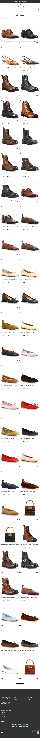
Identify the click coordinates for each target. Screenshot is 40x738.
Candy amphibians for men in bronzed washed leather (9, 94)
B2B (28, 706)
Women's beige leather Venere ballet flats (27, 332)
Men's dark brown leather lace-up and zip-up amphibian (10, 147)
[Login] (35, 6)
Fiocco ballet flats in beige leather (25, 279)
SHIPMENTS (3, 716)
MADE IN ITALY (30, 699)
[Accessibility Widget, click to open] (2, 732)
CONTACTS (3, 712)
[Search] (4, 6)
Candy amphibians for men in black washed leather (28, 94)
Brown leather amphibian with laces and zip (7, 173)
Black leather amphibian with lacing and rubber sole (9, 200)
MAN (15, 697)
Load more (20, 684)
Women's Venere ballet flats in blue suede (7, 491)
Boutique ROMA (30, 702)
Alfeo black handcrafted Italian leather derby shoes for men (29, 41)
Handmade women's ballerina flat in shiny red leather (28, 597)
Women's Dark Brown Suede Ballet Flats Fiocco (8, 650)
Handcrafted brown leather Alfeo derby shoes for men (9, 41)
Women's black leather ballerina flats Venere (8, 359)
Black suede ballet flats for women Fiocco (27, 385)
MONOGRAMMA (3, 721)
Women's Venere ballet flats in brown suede (27, 491)
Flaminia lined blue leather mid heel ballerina (27, 306)
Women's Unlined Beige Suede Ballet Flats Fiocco (9, 279)
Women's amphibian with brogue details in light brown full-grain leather (29, 120)
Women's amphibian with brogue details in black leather (9, 120)
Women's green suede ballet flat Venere (7, 332)
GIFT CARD (16, 702)
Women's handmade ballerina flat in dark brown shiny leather (29, 253)
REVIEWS (29, 704)
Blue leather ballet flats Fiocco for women (27, 438)
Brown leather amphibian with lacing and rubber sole (28, 173)
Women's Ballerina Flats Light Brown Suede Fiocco (9, 385)
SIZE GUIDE (2, 714)
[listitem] (32, 731)
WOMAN (15, 699)
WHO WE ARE (30, 697)
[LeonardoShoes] (5, 730)
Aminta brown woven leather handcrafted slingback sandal (10, 67)
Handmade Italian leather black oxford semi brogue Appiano (10, 226)
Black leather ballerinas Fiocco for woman (27, 650)
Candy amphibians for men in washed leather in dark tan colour (29, 544)
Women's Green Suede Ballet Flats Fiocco (7, 438)
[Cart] (37, 6)
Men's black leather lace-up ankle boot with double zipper (29, 147)
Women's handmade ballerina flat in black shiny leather (29, 226)
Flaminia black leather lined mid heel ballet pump (8, 306)
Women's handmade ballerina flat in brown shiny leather (10, 253)
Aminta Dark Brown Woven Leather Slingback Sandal (28, 67)
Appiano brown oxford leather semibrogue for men (28, 200)
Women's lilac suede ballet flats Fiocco (26, 359)
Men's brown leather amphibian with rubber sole (8, 597)
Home (2, 18)
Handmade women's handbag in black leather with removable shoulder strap (10, 544)
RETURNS (2, 719)
